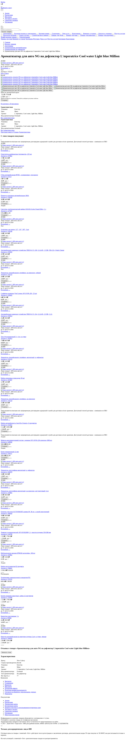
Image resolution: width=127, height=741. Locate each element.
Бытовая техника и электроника (25, 33)
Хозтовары (29, 39)
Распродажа (9, 15)
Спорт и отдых (24, 35)
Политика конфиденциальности (15, 690)
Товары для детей (57, 35)
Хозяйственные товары (9, 37)
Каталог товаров (7, 31)
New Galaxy (5, 73)
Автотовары (7, 33)
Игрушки (36, 39)
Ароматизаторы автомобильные (15, 47)
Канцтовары (76, 33)
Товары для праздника (105, 35)
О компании (9, 683)
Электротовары (24, 37)
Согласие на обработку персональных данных (20, 692)
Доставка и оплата (11, 18)
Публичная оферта (11, 688)
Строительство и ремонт (40, 35)
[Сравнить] (9, 162)
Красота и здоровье (105, 33)
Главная (7, 42)
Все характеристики (7, 118)
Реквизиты (8, 694)
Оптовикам (9, 22)
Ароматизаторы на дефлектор (15, 49)
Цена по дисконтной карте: (10, 92)
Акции (7, 13)
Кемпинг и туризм (89, 33)
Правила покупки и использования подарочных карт (23, 707)
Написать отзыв (6, 652)
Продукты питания (9, 35)
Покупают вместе (7, 132)
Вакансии (8, 685)
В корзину (5, 100)
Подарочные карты (11, 706)
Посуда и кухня (119, 33)
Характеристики (24, 132)
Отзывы (16, 132)
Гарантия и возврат (11, 20)
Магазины (8, 17)
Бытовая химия (43, 33)
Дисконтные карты (11, 704)
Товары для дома (71, 35)
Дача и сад (65, 33)
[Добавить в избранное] (11, 162)
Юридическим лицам (12, 715)
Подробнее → (5, 68)
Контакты (8, 681)
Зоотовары (62, 39)
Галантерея (55, 33)
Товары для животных (87, 35)
